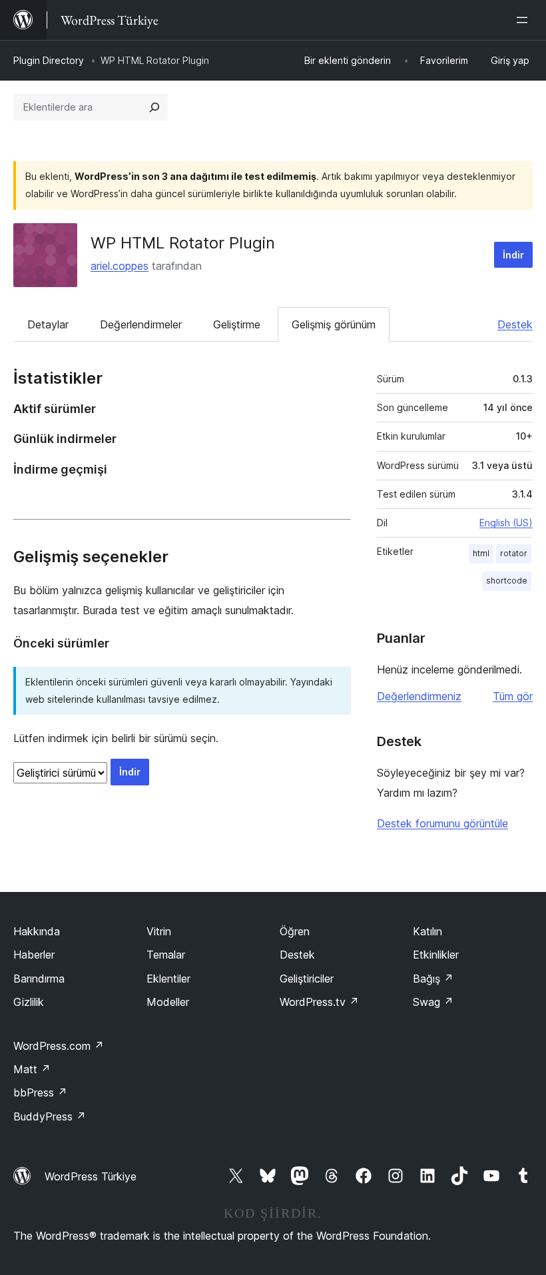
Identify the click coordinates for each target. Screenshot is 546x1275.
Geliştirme (236, 324)
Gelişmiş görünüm (334, 324)
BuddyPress (49, 1116)
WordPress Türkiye (90, 1176)
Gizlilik (28, 1002)
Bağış (433, 978)
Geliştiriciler (307, 978)
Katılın (427, 931)
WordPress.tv (319, 1002)
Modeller (167, 1002)
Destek (515, 324)
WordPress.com (58, 1046)
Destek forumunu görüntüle (442, 823)
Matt (32, 1069)
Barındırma (39, 978)
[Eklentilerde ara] (154, 107)
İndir (513, 254)
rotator (513, 553)
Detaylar (48, 324)
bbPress (40, 1092)
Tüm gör (513, 696)
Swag (433, 1002)
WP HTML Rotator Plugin (183, 242)
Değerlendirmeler (141, 324)
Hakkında (36, 931)
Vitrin (158, 931)
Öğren (295, 931)
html (481, 553)
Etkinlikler (436, 954)
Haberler (34, 954)
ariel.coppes (119, 265)
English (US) (506, 522)
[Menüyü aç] (524, 20)
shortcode (506, 581)
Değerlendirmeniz (419, 696)
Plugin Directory (48, 60)
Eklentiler (168, 978)
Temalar (165, 954)
